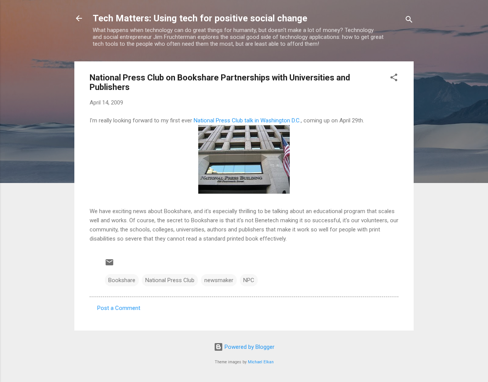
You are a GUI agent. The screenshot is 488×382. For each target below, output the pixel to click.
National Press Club (169, 280)
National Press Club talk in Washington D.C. (247, 120)
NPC (248, 280)
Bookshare (121, 280)
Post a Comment (118, 308)
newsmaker (218, 280)
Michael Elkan (261, 362)
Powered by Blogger (248, 346)
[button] (393, 79)
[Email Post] (109, 265)
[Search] (409, 20)
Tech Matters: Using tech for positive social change (200, 18)
